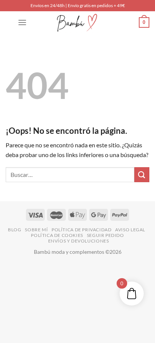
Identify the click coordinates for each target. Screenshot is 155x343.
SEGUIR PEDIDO (105, 235)
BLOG (14, 229)
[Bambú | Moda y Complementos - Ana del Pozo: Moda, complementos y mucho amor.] (77, 22)
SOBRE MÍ (36, 229)
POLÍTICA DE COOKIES (57, 235)
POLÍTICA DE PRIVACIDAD (81, 229)
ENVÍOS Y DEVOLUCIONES (78, 241)
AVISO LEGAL (130, 229)
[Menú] (22, 22)
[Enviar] (141, 174)
